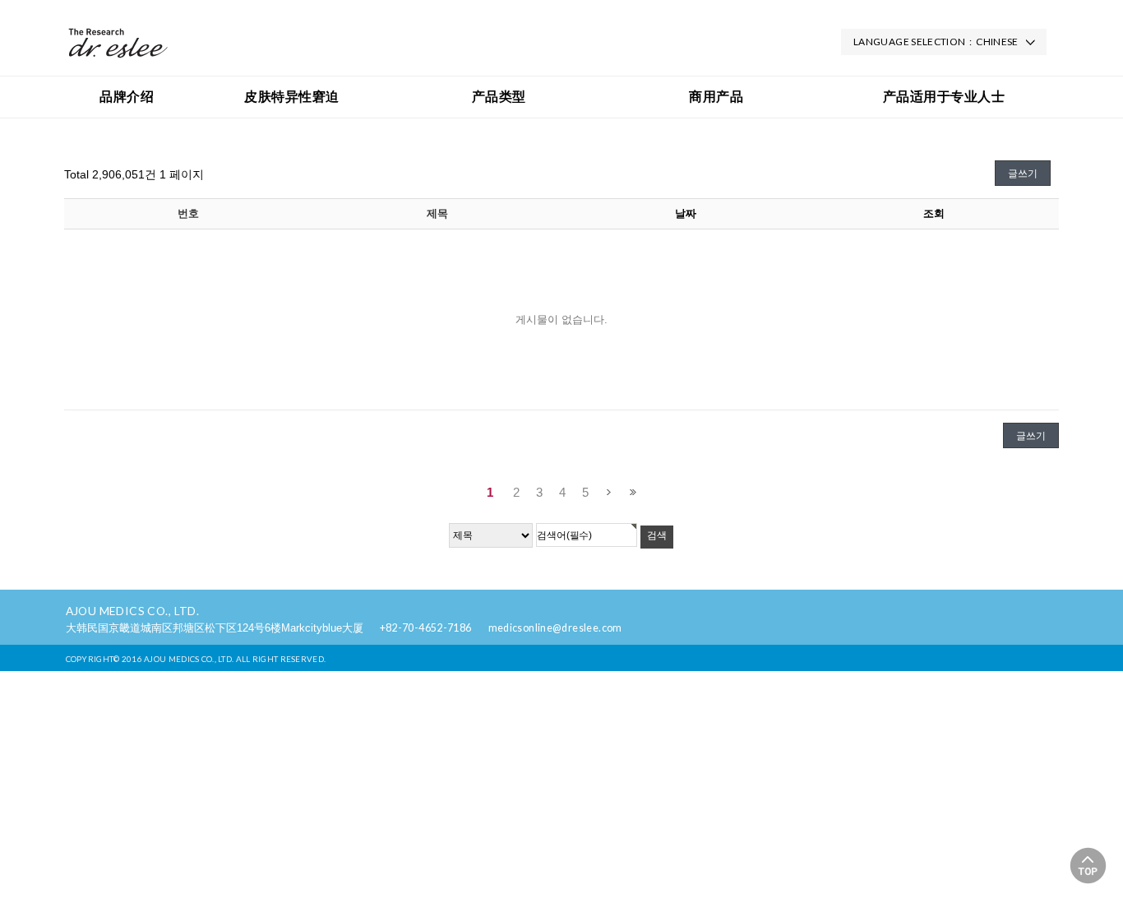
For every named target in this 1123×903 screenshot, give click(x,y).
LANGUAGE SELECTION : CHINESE (936, 41)
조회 (934, 213)
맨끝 (632, 492)
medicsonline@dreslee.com (555, 628)
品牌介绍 (126, 97)
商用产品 (716, 97)
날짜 (685, 213)
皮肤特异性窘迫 (291, 97)
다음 (608, 492)
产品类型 (499, 97)
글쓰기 (1023, 173)
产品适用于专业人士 (944, 97)
